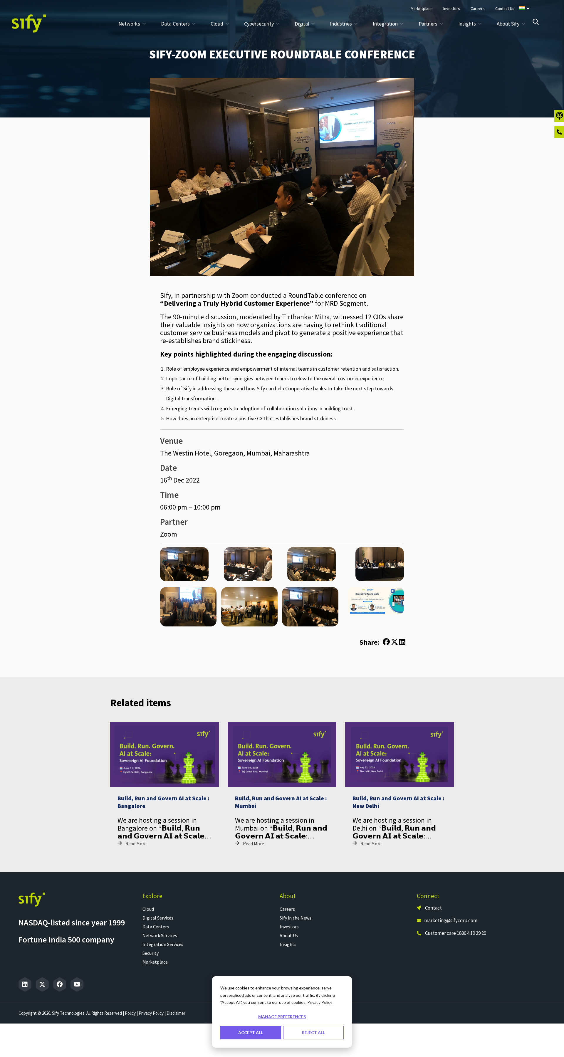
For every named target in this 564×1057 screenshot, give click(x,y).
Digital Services (157, 918)
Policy (130, 1013)
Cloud (148, 909)
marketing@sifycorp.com (450, 920)
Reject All (313, 1032)
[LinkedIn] (25, 984)
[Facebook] (59, 984)
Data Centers (155, 927)
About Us (289, 935)
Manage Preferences (282, 1016)
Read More (136, 843)
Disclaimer (176, 1013)
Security (150, 953)
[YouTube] (76, 984)
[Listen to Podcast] (559, 116)
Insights (288, 944)
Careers (287, 909)
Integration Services (162, 944)
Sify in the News (295, 918)
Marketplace (155, 962)
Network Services (159, 935)
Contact (433, 908)
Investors (289, 927)
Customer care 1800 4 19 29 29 (455, 933)
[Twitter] (42, 984)
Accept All (250, 1032)
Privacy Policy (319, 1002)
